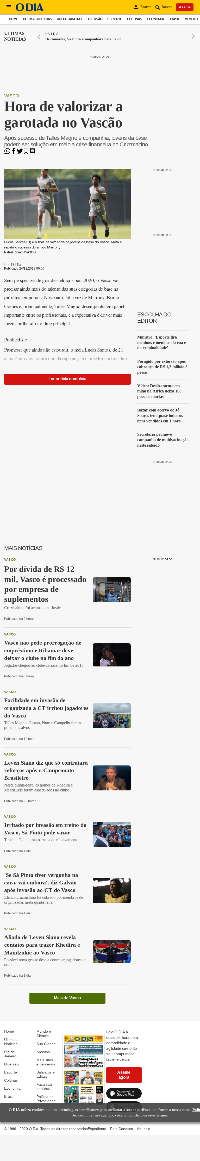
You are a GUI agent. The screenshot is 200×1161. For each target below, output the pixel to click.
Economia (155, 19)
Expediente (97, 1129)
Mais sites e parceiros (45, 1062)
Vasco (11, 96)
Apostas (43, 1052)
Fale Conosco (121, 1129)
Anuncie (143, 1129)
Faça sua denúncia (44, 1086)
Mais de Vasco (67, 998)
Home (13, 19)
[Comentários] (32, 153)
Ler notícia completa (67, 379)
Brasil (174, 19)
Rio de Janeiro (69, 19)
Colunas (134, 19)
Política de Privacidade (46, 1099)
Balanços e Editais (45, 1074)
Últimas (15, 36)
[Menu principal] (9, 7)
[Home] (29, 10)
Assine (185, 7)
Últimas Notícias (37, 19)
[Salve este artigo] (26, 153)
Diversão (94, 19)
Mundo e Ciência (43, 1033)
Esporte (114, 19)
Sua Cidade (46, 1044)
